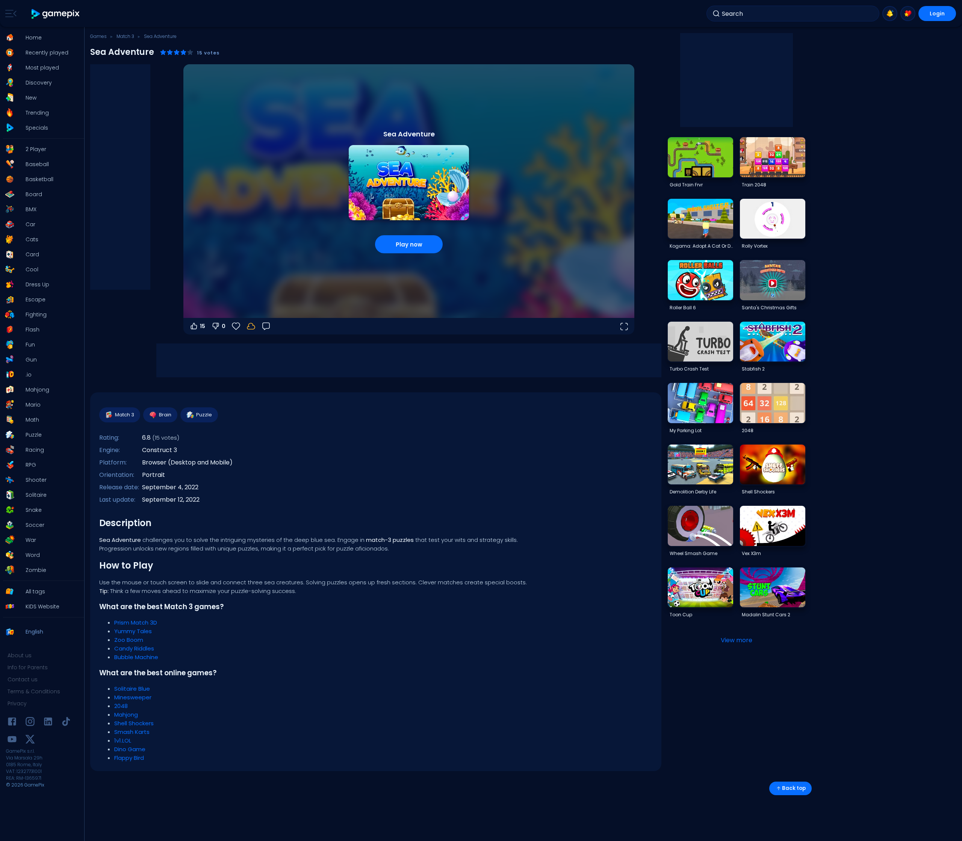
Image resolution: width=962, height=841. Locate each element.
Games (98, 36)
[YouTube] (12, 740)
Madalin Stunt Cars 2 (766, 614)
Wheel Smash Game (693, 553)
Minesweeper (132, 697)
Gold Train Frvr (686, 185)
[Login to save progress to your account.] (251, 326)
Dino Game (129, 749)
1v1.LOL (122, 740)
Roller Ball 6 (683, 307)
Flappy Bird (129, 758)
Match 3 (125, 36)
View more (736, 640)
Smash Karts (132, 732)
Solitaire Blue (132, 689)
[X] (30, 740)
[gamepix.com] (56, 14)
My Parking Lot (686, 430)
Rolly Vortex (755, 246)
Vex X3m (751, 553)
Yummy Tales (133, 631)
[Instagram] (30, 722)
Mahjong (126, 714)
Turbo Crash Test (689, 369)
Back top (794, 788)
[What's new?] (889, 13)
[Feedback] (266, 326)
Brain (165, 414)
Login (937, 13)
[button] (40, 37)
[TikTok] (66, 722)
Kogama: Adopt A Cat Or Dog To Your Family (701, 246)
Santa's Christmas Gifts (769, 307)
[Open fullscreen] (623, 326)
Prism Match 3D (135, 622)
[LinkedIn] (48, 722)
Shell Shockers (134, 723)
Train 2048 (754, 185)
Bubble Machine (136, 657)
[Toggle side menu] (9, 13)
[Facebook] (12, 722)
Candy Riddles (134, 648)
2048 (121, 706)
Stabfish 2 (753, 369)
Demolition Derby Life (693, 492)
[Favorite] (907, 13)
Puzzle (204, 414)
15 (202, 326)
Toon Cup (681, 614)
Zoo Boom (128, 640)
